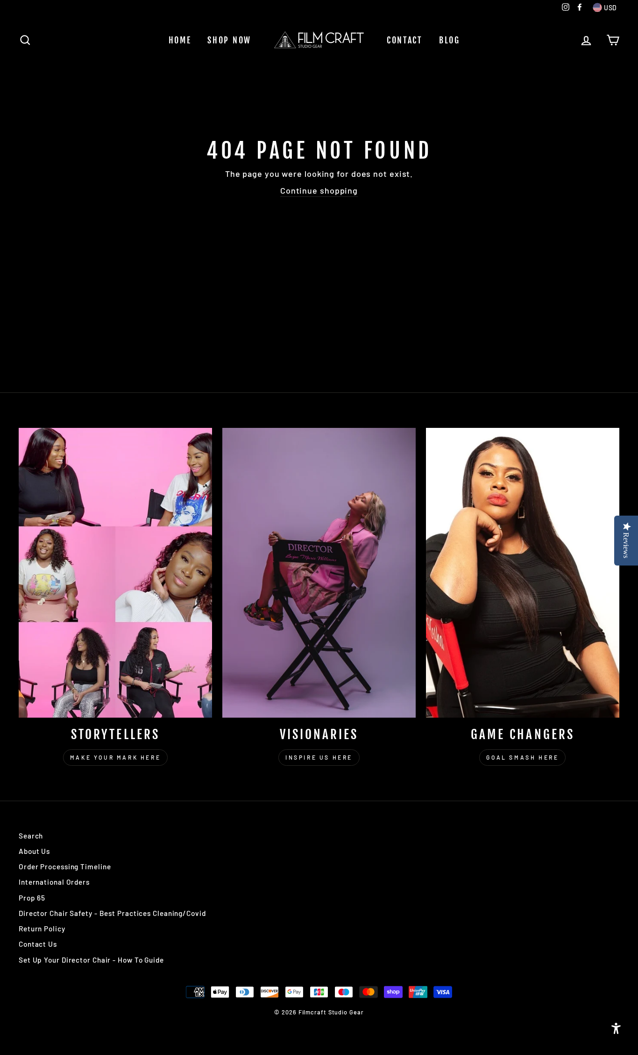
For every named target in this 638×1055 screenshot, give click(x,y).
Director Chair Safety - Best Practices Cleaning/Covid (112, 913)
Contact (405, 40)
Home (180, 40)
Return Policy (42, 928)
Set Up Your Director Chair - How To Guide (91, 960)
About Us (34, 851)
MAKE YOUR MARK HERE (115, 757)
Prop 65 (32, 898)
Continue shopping (319, 190)
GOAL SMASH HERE (522, 757)
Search (31, 835)
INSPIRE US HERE (319, 757)
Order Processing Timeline (65, 866)
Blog (449, 40)
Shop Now (229, 40)
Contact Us (38, 944)
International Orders (54, 882)
